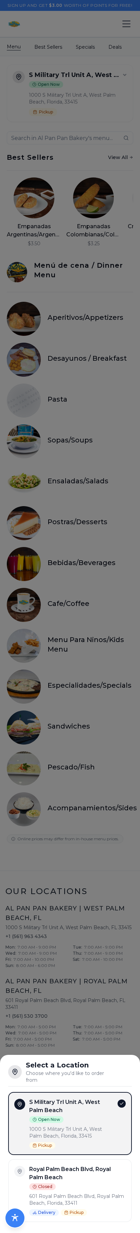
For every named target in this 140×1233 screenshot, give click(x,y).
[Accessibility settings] (14, 1218)
